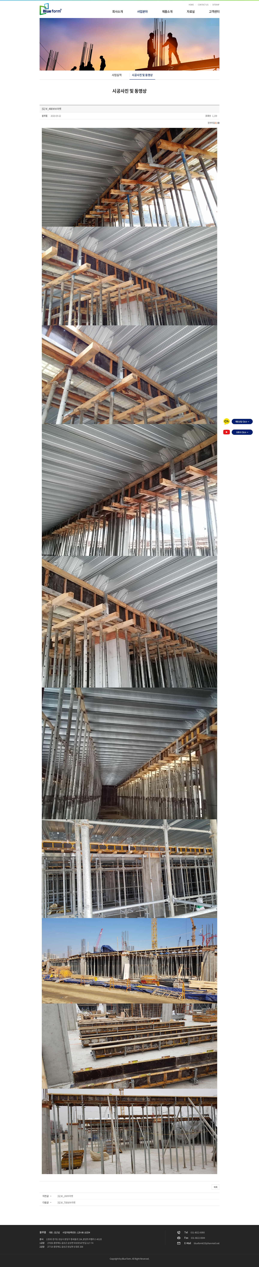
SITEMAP (215, 4)
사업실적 (117, 75)
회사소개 (117, 11)
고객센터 (214, 11)
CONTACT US (203, 4)
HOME (191, 4)
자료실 (191, 11)
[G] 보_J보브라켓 (65, 1196)
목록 (215, 1187)
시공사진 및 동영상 (142, 75)
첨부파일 (212, 122)
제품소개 (167, 11)
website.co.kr (135, 1262)
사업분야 (142, 11)
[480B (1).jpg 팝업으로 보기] (129, 130)
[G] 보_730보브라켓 (66, 1202)
